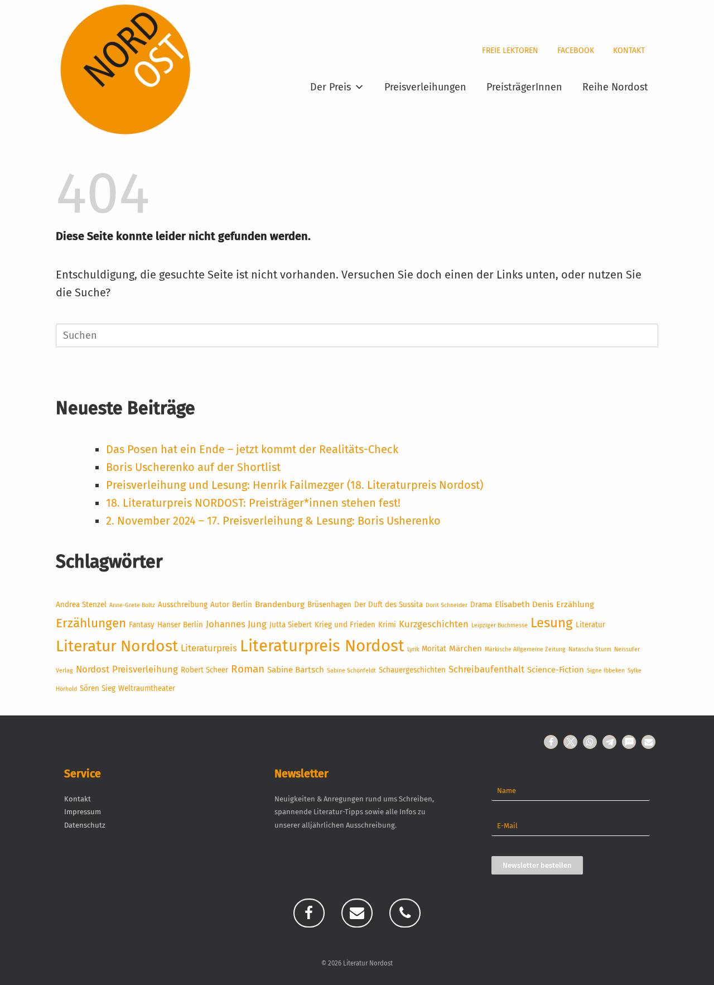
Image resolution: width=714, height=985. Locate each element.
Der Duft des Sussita (388, 604)
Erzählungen (91, 623)
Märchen (465, 648)
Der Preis (330, 87)
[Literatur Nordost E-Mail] (357, 913)
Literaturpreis (209, 648)
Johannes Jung (236, 624)
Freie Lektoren (510, 50)
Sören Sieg (97, 688)
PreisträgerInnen (524, 87)
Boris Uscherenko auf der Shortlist (193, 467)
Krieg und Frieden (345, 625)
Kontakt (629, 50)
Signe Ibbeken (606, 670)
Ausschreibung (183, 604)
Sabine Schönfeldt (351, 670)
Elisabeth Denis (524, 604)
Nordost (92, 669)
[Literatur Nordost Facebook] (309, 913)
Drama (481, 604)
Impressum (82, 812)
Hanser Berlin (180, 625)
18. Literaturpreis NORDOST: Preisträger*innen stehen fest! (253, 503)
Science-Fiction (555, 670)
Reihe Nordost (615, 87)
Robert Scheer (204, 670)
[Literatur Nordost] (125, 70)
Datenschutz (84, 825)
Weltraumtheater (146, 688)
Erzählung (575, 604)
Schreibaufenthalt (486, 669)
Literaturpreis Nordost (322, 646)
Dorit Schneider (446, 605)
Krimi (387, 625)
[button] (551, 742)
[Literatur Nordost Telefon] (405, 913)
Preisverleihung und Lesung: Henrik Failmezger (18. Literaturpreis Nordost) (294, 485)
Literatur (590, 625)
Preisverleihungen (425, 87)
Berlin (242, 604)
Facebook (575, 50)
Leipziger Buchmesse (499, 625)
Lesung (551, 622)
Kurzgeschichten (434, 624)
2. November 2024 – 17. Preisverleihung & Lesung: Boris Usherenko (273, 520)
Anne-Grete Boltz (132, 605)
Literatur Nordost (117, 646)
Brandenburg (280, 604)
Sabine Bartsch (295, 670)
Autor (219, 604)
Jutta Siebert (290, 625)
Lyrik (413, 649)
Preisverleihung (145, 669)
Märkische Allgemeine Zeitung (525, 649)
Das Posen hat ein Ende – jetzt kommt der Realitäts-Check (252, 449)
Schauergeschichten (412, 670)
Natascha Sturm (589, 649)
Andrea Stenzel (81, 604)
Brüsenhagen (329, 604)
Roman (247, 668)
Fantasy (142, 625)
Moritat (434, 649)
